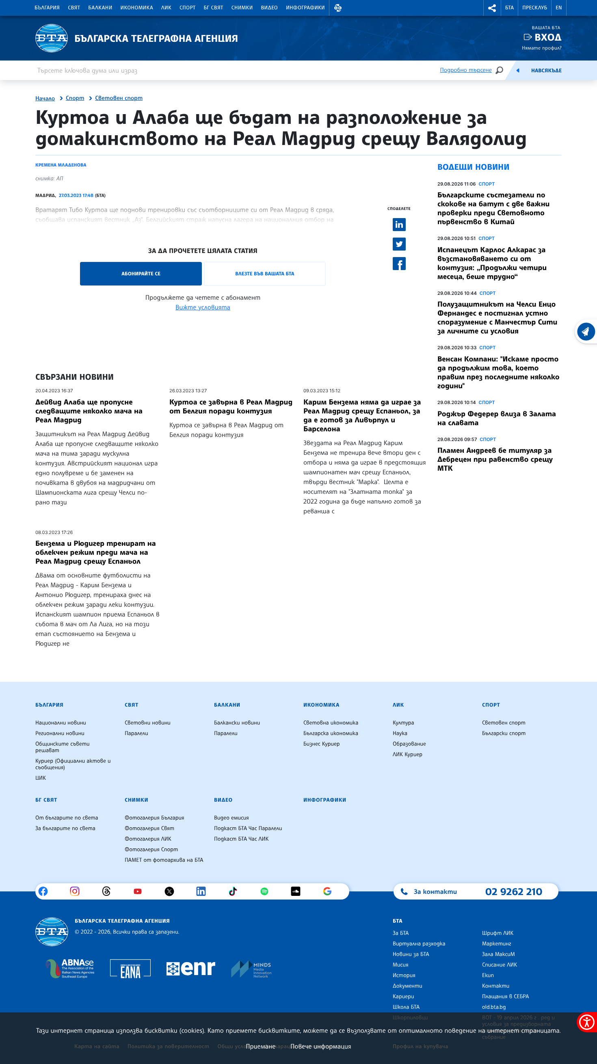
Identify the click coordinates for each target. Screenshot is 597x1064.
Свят (74, 7)
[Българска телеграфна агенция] (51, 931)
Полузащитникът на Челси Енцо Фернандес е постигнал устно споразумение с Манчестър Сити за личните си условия (497, 317)
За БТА (401, 933)
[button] (337, 8)
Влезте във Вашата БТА (264, 273)
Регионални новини (59, 733)
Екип (488, 975)
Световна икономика (330, 723)
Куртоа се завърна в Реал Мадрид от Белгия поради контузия (230, 406)
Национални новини (60, 723)
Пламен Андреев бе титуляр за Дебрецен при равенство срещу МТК (495, 459)
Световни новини (148, 723)
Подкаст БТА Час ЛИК (241, 839)
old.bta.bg (494, 1007)
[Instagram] (78, 891)
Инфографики (305, 7)
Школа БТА (406, 1007)
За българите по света (65, 828)
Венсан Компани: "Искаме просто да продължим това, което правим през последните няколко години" (498, 372)
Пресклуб (534, 7)
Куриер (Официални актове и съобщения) (73, 764)
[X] (172, 891)
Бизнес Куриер (321, 744)
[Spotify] (267, 891)
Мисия (401, 965)
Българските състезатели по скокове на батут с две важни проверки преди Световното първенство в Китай (493, 208)
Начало (45, 98)
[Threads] (109, 891)
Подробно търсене (466, 70)
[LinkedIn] (204, 891)
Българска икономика (330, 733)
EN (559, 7)
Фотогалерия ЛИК (148, 839)
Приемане (260, 1046)
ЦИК (40, 778)
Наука (400, 733)
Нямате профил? (542, 48)
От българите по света (66, 818)
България (47, 7)
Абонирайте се (140, 273)
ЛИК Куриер (407, 754)
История (404, 975)
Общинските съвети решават (62, 747)
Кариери (403, 996)
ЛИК (166, 7)
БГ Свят (213, 7)
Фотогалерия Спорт (151, 849)
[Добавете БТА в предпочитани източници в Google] (330, 891)
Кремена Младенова (60, 165)
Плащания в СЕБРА (505, 996)
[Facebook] (46, 891)
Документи (407, 986)
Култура (403, 723)
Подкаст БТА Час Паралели (248, 828)
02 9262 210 (514, 891)
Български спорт (504, 733)
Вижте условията (202, 307)
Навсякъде (546, 70)
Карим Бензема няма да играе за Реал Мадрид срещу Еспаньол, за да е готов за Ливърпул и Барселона (362, 415)
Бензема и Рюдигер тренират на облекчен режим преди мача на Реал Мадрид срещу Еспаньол (95, 552)
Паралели (136, 733)
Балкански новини (237, 723)
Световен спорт (119, 98)
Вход (548, 37)
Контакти (495, 986)
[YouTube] (140, 891)
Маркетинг (496, 944)
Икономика (137, 7)
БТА (509, 7)
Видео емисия (231, 818)
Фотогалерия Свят (149, 828)
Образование (409, 744)
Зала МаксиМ (498, 954)
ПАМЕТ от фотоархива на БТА (164, 860)
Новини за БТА (411, 954)
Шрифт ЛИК (497, 933)
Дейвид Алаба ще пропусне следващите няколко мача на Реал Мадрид (89, 411)
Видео (269, 7)
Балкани (100, 7)
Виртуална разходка (419, 944)
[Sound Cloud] (298, 891)
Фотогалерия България (154, 818)
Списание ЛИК (499, 965)
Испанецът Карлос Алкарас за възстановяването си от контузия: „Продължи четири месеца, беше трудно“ (492, 263)
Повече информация (320, 1046)
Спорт (187, 7)
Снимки (242, 7)
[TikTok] (236, 891)
